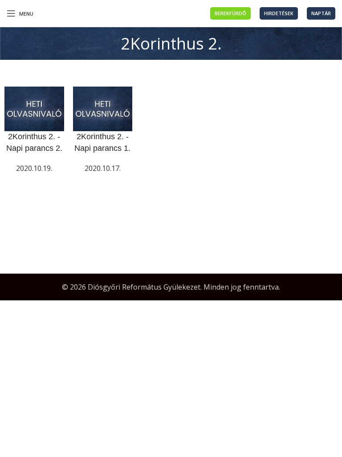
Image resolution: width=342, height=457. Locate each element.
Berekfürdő (230, 13)
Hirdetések (278, 13)
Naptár (321, 13)
